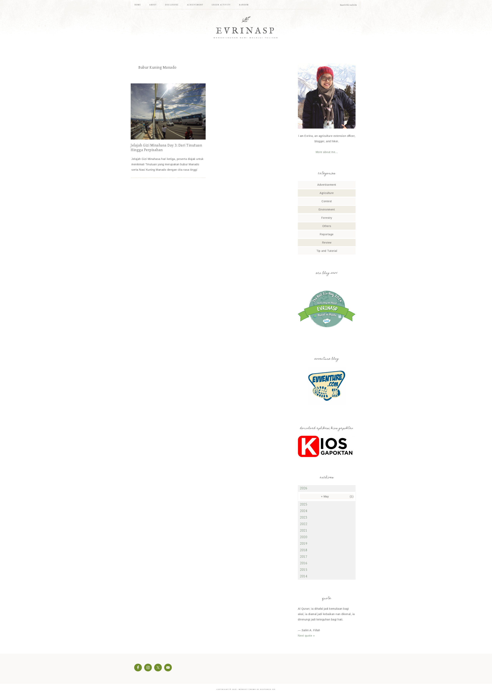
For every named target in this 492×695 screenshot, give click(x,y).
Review (327, 242)
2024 (303, 511)
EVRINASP (246, 31)
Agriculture (327, 193)
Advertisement (326, 184)
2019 (303, 543)
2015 (303, 570)
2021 (303, 530)
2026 (303, 488)
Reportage (327, 234)
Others (326, 226)
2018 (303, 550)
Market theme (247, 689)
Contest (327, 201)
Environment (327, 209)
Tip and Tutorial (326, 250)
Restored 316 (267, 689)
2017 (303, 557)
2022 (303, 524)
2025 (303, 504)
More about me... (327, 152)
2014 (303, 576)
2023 (303, 517)
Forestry (326, 217)
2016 (303, 563)
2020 (303, 537)
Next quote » (306, 635)
